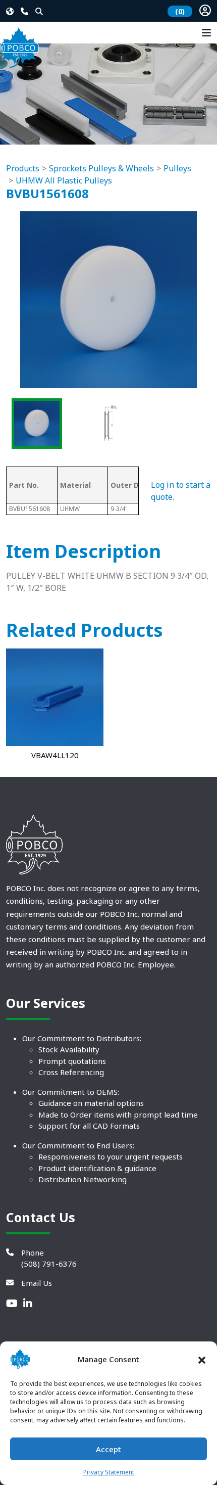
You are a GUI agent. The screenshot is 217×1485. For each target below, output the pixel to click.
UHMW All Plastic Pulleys (64, 180)
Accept (108, 1449)
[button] (202, 1359)
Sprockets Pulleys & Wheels (101, 168)
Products (22, 168)
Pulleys (177, 168)
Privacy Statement (108, 1472)
